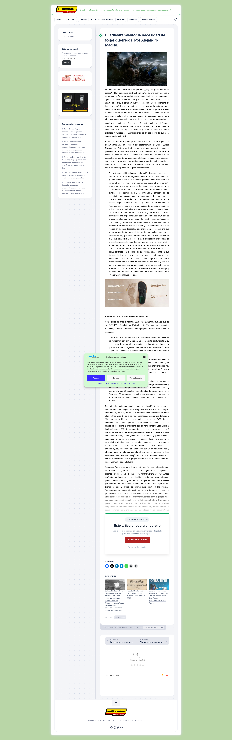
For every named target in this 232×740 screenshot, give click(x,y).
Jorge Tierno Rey (71, 129)
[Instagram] (115, 727)
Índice (131, 19)
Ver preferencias (136, 378)
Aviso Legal (131, 383)
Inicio (58, 19)
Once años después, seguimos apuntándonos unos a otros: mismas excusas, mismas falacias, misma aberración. (73, 147)
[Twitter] (118, 727)
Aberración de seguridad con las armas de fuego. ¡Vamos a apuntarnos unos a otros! (74, 134)
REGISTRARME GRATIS (137, 540)
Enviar (66, 62)
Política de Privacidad (118, 383)
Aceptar (96, 378)
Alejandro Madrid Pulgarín (132, 627)
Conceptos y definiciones (153, 627)
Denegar (116, 378)
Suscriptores (120, 617)
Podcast (121, 19)
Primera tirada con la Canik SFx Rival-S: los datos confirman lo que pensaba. (75, 175)
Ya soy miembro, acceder (137, 547)
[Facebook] (111, 727)
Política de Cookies (104, 383)
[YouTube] (121, 727)
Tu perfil (83, 19)
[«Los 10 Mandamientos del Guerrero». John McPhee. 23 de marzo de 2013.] (137, 584)
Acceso (71, 19)
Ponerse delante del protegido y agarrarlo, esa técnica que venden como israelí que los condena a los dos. (74, 162)
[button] (144, 357)
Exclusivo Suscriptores (102, 19)
